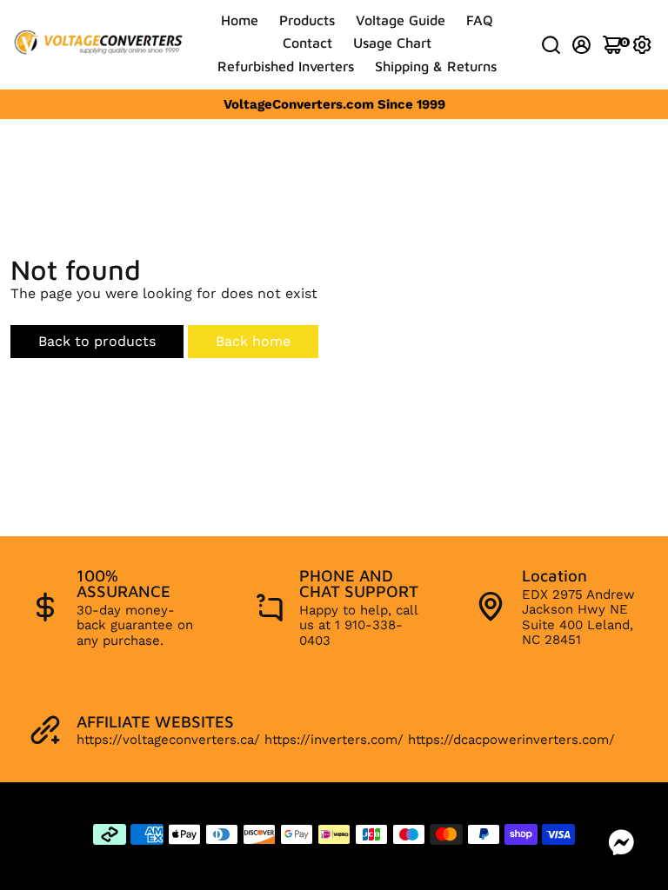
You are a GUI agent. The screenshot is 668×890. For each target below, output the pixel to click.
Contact (307, 42)
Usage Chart (392, 42)
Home (239, 20)
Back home (253, 341)
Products (307, 20)
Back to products (97, 341)
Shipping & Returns (436, 66)
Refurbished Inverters (285, 66)
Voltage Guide (400, 20)
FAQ (479, 20)
